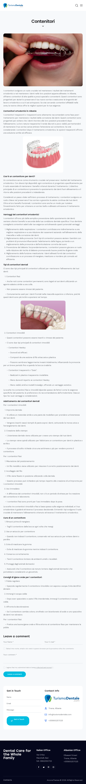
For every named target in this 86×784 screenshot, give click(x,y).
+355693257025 (55, 720)
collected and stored (44, 667)
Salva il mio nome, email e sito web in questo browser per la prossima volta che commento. (40, 649)
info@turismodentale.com (59, 714)
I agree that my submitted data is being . (29, 667)
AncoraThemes (53, 780)
